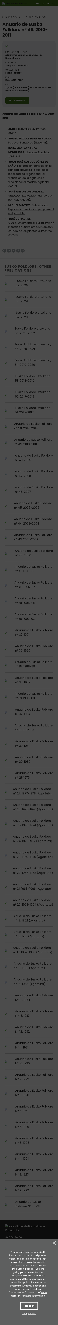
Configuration (29, 1313)
